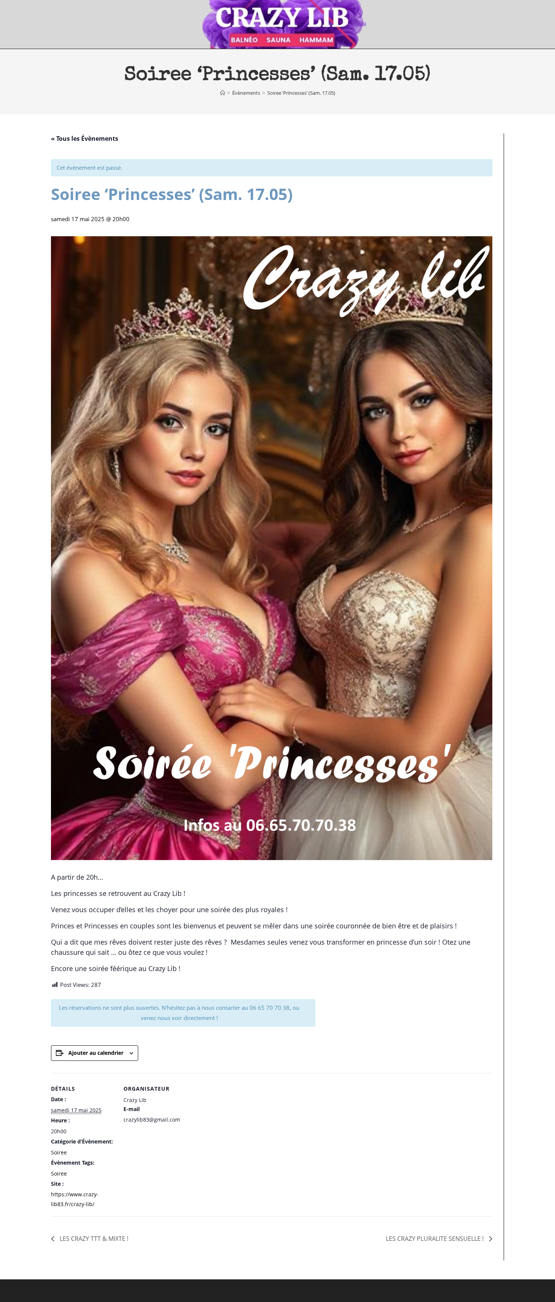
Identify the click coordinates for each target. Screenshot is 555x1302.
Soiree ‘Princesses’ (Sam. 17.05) (301, 92)
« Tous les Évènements (84, 138)
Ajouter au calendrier (95, 1052)
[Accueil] (222, 92)
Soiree (59, 1152)
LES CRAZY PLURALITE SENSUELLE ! (435, 1238)
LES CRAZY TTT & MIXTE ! (93, 1238)
